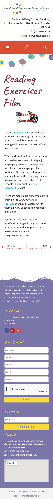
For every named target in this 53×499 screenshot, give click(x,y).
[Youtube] (12, 330)
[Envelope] (18, 330)
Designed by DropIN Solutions (26, 496)
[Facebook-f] (6, 330)
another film (19, 132)
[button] (7, 47)
